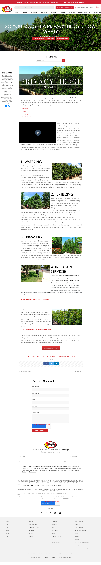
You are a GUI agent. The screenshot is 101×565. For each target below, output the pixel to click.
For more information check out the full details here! (35, 299)
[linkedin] (56, 363)
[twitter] (51, 363)
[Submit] (63, 60)
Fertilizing (25, 111)
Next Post (78, 371)
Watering (25, 108)
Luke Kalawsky (46, 36)
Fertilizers (50, 39)
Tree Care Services (28, 117)
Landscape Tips (38, 39)
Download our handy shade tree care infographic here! (51, 356)
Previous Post (26, 371)
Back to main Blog (7, 68)
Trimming (25, 114)
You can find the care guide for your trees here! (36, 329)
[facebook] (46, 363)
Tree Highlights (62, 39)
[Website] (6, 106)
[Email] (9, 106)
